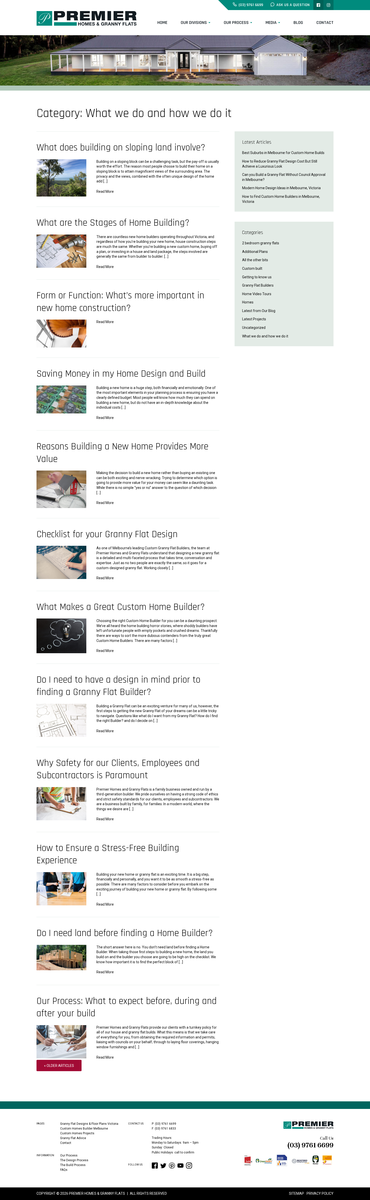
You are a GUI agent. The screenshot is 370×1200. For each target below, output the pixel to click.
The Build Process (73, 1165)
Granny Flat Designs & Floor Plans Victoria (89, 1124)
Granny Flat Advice (73, 1138)
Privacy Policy (320, 1193)
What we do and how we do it (265, 336)
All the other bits (255, 260)
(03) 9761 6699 (310, 1145)
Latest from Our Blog (258, 311)
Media (271, 22)
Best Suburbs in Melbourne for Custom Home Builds (283, 153)
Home (162, 22)
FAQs (63, 1170)
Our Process (236, 22)
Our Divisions (194, 22)
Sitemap (296, 1193)
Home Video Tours (256, 294)
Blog (298, 22)
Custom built (252, 268)
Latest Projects (254, 319)
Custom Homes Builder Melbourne (84, 1128)
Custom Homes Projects (77, 1133)
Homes (247, 302)
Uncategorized (254, 328)
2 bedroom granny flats (260, 243)
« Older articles (59, 1066)
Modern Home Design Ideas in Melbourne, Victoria (281, 188)
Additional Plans (255, 252)
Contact (325, 22)
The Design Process (74, 1160)
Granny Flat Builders (258, 285)
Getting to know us (257, 277)
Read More (105, 191)
